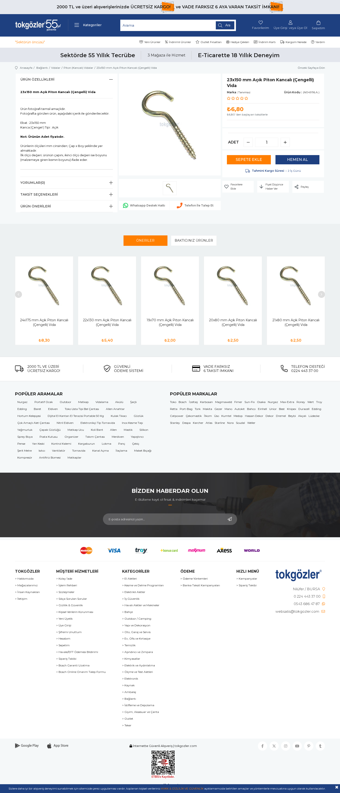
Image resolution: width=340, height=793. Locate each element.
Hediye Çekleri (240, 42)
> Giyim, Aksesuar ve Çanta (140, 712)
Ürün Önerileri (35, 206)
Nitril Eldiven (65, 423)
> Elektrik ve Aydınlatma (138, 665)
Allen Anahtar (115, 409)
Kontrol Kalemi (61, 443)
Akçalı (302, 416)
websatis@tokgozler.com (297, 611)
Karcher (198, 423)
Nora (230, 423)
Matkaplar (74, 457)
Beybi (292, 416)
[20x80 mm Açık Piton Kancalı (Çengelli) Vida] (233, 285)
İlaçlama (121, 450)
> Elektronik (130, 678)
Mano (228, 409)
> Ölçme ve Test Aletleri (137, 672)
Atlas (209, 423)
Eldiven (53, 409)
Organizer (71, 436)
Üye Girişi (280, 28)
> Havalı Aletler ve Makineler (140, 605)
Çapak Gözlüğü (50, 429)
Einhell (262, 409)
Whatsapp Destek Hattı (147, 205)
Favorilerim (260, 28)
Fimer (238, 402)
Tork (198, 409)
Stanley (175, 423)
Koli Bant (97, 429)
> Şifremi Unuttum (69, 632)
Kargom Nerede (296, 42)
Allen (113, 429)
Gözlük (138, 416)
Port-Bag (186, 409)
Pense (21, 443)
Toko (173, 402)
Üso (216, 416)
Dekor (270, 416)
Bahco (251, 409)
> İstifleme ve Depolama (138, 705)
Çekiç (135, 443)
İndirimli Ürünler (180, 42)
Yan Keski (38, 443)
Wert (310, 402)
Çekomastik (194, 416)
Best (282, 409)
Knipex (291, 409)
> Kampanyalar (246, 578)
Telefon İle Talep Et (198, 205)
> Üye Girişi (63, 625)
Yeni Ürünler (152, 42)
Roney (301, 402)
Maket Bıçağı (142, 450)
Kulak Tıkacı (119, 416)
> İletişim (21, 598)
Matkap (83, 402)
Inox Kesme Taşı (132, 423)
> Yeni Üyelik (64, 618)
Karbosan (206, 402)
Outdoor (65, 402)
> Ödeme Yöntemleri (194, 578)
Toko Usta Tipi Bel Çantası (82, 409)
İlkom (208, 416)
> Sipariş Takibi (66, 658)
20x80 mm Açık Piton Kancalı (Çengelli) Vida (233, 322)
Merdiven (118, 436)
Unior (273, 409)
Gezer (218, 409)
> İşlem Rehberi (66, 585)
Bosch (183, 402)
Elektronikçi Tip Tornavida (97, 423)
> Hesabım (63, 638)
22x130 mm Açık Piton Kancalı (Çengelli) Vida (107, 322)
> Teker (126, 725)
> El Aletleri (129, 578)
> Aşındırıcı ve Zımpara (137, 652)
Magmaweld (223, 402)
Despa (186, 423)
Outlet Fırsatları (211, 42)
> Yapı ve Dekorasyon (136, 625)
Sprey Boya (25, 436)
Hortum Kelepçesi (29, 416)
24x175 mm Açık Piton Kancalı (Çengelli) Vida (44, 322)
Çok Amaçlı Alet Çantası (33, 423)
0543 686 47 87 (307, 604)
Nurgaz (22, 402)
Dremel (281, 416)
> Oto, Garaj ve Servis (136, 632)
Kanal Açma (100, 450)
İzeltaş (193, 402)
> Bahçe (127, 612)
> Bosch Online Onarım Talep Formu (81, 672)
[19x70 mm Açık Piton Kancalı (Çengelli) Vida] (170, 285)
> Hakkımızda (24, 578)
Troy (319, 402)
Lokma (106, 443)
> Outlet (127, 718)
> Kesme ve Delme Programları (143, 585)
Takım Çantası (95, 436)
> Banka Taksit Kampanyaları (200, 585)
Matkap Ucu (76, 429)
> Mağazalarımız (26, 585)
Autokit (240, 409)
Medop (238, 416)
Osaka (261, 402)
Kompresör (24, 457)
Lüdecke (314, 416)
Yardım (320, 42)
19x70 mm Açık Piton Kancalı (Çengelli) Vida (170, 322)
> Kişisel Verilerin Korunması (74, 612)
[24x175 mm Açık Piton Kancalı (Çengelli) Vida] (44, 285)
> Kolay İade (64, 578)
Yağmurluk (24, 429)
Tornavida (78, 450)
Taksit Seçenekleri (39, 194)
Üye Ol (302, 28)
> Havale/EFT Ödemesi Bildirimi (77, 652)
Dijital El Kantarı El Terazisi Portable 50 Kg (76, 416)
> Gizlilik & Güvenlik (69, 605)
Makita (207, 409)
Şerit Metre (24, 450)
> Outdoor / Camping (136, 618)
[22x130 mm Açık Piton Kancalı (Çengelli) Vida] (107, 285)
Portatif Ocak (43, 402)
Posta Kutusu (49, 436)
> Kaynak (128, 685)
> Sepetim (63, 645)
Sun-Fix (249, 402)
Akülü (119, 402)
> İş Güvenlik (130, 598)
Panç (121, 443)
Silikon (143, 429)
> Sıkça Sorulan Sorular (71, 598)
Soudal (240, 423)
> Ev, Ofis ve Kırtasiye (136, 638)
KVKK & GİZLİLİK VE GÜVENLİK (182, 788)
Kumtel (226, 416)
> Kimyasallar (131, 658)
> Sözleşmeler (65, 592)
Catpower (176, 416)
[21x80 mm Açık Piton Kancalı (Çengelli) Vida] (296, 285)
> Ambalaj (129, 692)
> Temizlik (129, 645)
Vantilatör (58, 450)
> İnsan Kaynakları (27, 592)
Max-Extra (287, 402)
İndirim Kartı (267, 42)
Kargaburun (86, 443)
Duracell (303, 409)
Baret (37, 409)
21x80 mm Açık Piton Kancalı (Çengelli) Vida (295, 322)
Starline (220, 423)
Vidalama (102, 402)
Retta (173, 409)
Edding (22, 409)
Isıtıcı (42, 450)
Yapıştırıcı (137, 436)
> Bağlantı (129, 698)
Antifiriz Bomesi (50, 457)
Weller (251, 423)
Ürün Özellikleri (37, 79)
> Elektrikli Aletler (133, 592)
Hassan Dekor (254, 416)
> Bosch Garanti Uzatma (73, 665)
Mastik (128, 429)
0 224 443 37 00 (307, 596)
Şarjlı (133, 402)
